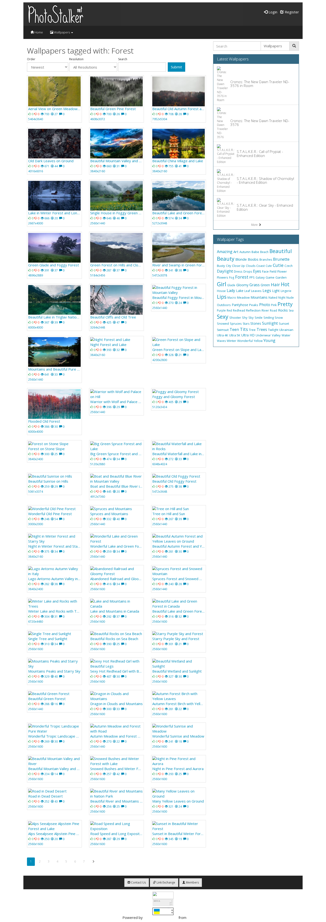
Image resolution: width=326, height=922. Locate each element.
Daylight (225, 271)
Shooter (235, 317)
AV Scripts (195, 917)
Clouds (250, 266)
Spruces (236, 323)
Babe (255, 252)
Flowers (222, 277)
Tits (244, 329)
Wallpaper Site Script (161, 917)
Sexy (222, 316)
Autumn (245, 252)
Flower (282, 271)
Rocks (283, 310)
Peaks (253, 305)
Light (276, 290)
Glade (231, 285)
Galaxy (260, 277)
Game (270, 277)
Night (281, 298)
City (228, 266)
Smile (259, 317)
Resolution (76, 59)
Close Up (238, 266)
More (254, 225)
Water (286, 335)
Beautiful (280, 251)
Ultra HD (248, 335)
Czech (288, 266)
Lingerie (286, 291)
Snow (279, 317)
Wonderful (245, 341)
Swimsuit (223, 330)
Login (272, 12)
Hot (285, 284)
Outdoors (224, 305)
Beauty (225, 258)
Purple (221, 310)
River (265, 310)
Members (192, 882)
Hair (275, 284)
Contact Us (138, 882)
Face (265, 271)
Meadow (243, 297)
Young (269, 340)
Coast (260, 266)
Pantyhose (240, 304)
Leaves (256, 291)
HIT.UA (157, 901)
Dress (238, 271)
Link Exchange (165, 882)
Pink (274, 305)
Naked (272, 298)
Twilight (273, 330)
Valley (276, 335)
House (221, 291)
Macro (231, 298)
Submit (176, 67)
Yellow (258, 341)
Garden (281, 277)
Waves (221, 341)
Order (31, 59)
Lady (231, 290)
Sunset (284, 323)
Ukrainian (286, 330)
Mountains (259, 297)
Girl (221, 284)
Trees (262, 329)
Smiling (268, 317)
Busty (221, 266)
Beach (264, 252)
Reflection (253, 310)
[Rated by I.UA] (163, 894)
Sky (251, 317)
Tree (252, 330)
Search (122, 59)
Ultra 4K (222, 335)
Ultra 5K (234, 335)
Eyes (257, 271)
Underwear (263, 335)
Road (273, 310)
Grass (254, 284)
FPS (252, 277)
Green (265, 285)
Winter (231, 341)
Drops (247, 272)
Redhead (239, 310)
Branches (265, 260)
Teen (234, 329)
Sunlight (270, 323)
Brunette (281, 259)
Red (229, 310)
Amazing (224, 251)
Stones (255, 323)
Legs (267, 290)
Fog (231, 277)
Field (273, 271)
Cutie (278, 265)
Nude (290, 298)
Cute (269, 266)
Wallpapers (62, 32)
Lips (221, 296)
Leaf (247, 291)
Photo (264, 304)
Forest (241, 277)
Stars (246, 324)
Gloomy (242, 285)
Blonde (241, 259)
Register (291, 12)
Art (235, 251)
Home (38, 32)
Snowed (223, 323)
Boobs (253, 259)
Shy (244, 317)
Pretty (285, 303)
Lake (239, 290)
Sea (291, 310)
